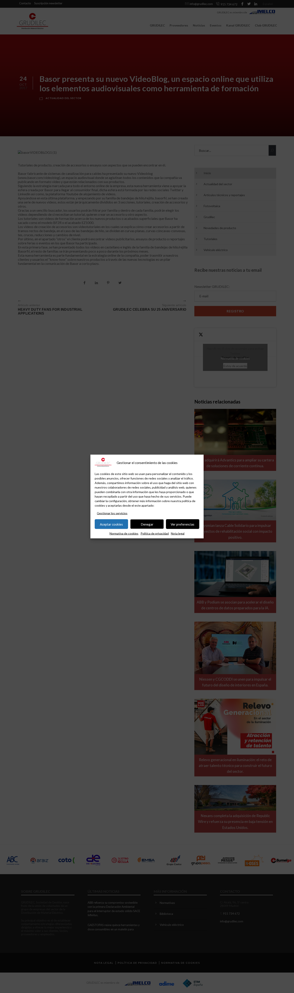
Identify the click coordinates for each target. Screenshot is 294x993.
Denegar (147, 524)
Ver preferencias (182, 524)
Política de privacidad (155, 533)
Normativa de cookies (124, 533)
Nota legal (177, 533)
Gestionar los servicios (112, 513)
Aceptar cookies (111, 524)
